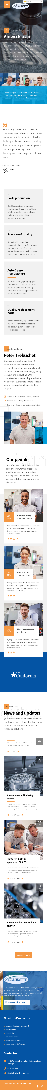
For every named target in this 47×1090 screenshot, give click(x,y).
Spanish (29, 1)
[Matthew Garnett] (23, 619)
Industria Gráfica (12, 1037)
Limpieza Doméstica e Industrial (17, 1026)
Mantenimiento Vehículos (15, 1040)
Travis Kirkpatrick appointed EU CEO (16, 860)
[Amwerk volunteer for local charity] (23, 903)
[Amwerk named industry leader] (23, 776)
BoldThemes (16, 815)
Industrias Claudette (24, 1083)
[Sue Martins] (23, 562)
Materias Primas (11, 1029)
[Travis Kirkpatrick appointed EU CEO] (23, 840)
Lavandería (10, 1033)
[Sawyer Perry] (23, 505)
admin (14, 751)
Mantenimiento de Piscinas (15, 1044)
